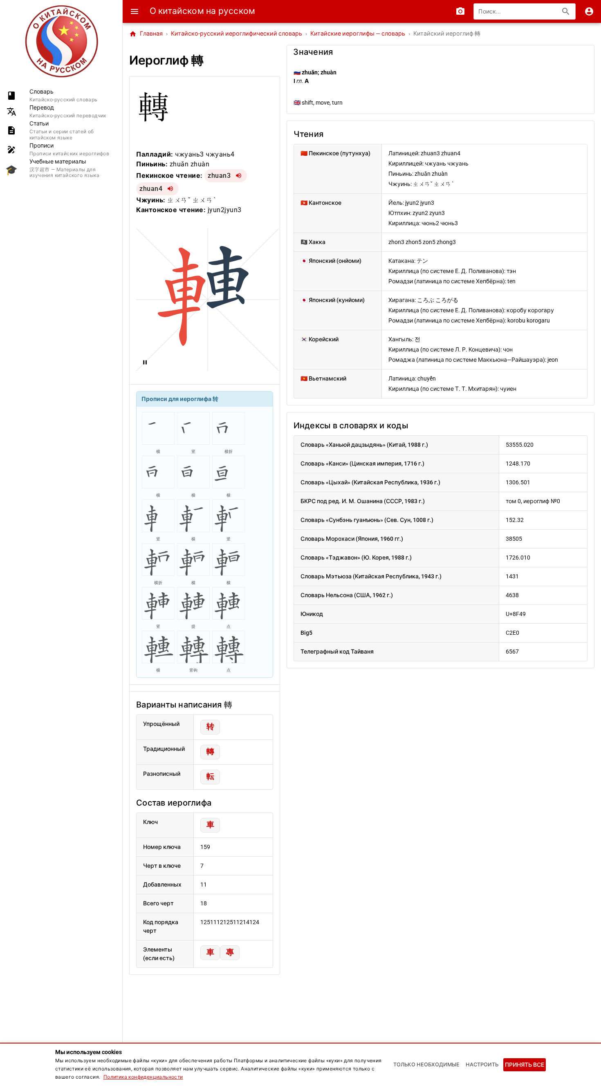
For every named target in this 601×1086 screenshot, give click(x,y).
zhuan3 (219, 175)
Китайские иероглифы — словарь (357, 33)
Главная (146, 34)
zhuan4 (150, 189)
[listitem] (61, 95)
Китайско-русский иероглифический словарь (236, 33)
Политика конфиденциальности (143, 1077)
